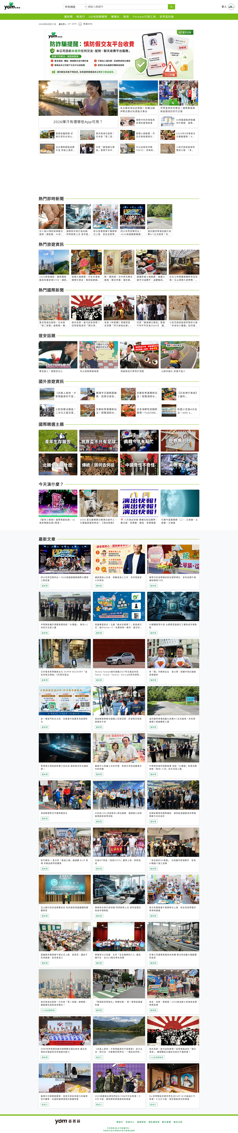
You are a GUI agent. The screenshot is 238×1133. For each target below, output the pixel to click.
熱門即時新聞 (51, 198)
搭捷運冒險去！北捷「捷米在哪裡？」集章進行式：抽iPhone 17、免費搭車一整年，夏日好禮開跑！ (118, 627)
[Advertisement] (113, 176)
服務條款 (141, 1122)
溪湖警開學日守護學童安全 (54, 813)
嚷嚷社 (115, 16)
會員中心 (130, 1122)
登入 (224, 6)
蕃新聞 (68, 16)
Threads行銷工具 (144, 16)
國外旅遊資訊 (51, 381)
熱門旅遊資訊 (51, 244)
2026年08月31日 (47, 24)
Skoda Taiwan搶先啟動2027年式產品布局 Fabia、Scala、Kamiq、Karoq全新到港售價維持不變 (118, 674)
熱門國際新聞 (51, 290)
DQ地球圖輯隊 (98, 16)
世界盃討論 (167, 16)
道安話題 (47, 335)
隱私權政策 (154, 1122)
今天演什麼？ (51, 484)
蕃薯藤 (11, 6)
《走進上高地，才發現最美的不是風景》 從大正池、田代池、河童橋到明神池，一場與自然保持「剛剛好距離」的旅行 (119, 1052)
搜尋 (126, 16)
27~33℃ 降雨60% (80, 24)
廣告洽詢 (178, 1122)
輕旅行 (80, 16)
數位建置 (166, 1122)
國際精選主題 (51, 424)
